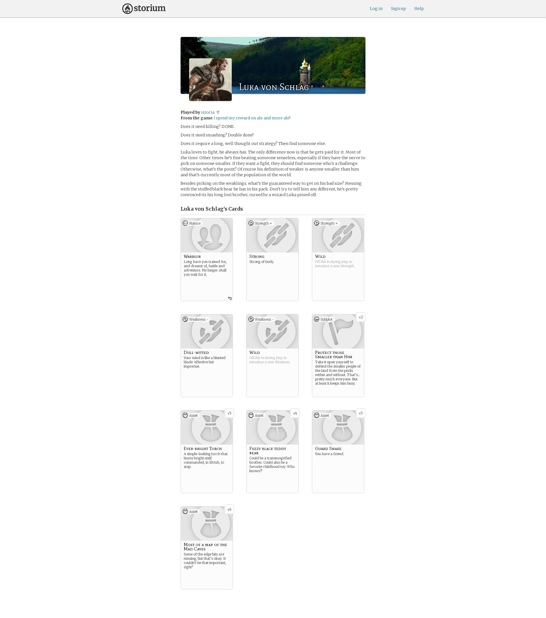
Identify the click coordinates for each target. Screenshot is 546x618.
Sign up (398, 8)
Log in (376, 8)
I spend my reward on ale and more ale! (252, 118)
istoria (207, 112)
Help (419, 8)
